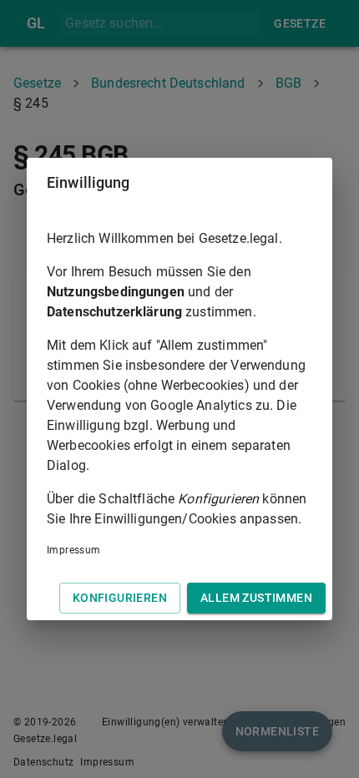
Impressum (74, 550)
